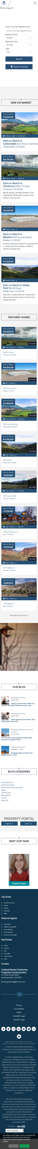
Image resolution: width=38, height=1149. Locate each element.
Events (4, 798)
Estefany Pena (21, 698)
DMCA (19, 1012)
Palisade (7, 911)
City (5, 951)
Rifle (5, 913)
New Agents (6, 795)
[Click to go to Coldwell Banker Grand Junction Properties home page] (4, 3)
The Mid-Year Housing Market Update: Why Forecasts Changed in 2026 (16, 739)
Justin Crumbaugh (10, 935)
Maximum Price (11, 41)
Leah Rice (7, 924)
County (6, 948)
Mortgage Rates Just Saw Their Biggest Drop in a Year (17, 754)
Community (6, 792)
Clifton (6, 908)
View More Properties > (19, 615)
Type (7, 48)
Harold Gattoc (21, 747)
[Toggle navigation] (35, 3)
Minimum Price (11, 34)
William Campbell (10, 927)
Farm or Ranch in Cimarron (12, 184)
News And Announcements (12, 787)
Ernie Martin (8, 929)
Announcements (7, 785)
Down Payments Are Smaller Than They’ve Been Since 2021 (18, 720)
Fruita (6, 905)
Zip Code (7, 954)
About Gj (4, 800)
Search (22, 58)
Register (8, 824)
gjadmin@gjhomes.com (15, 982)
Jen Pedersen (8, 932)
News (3, 790)
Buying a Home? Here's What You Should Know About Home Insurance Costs (17, 704)
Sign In (27, 824)
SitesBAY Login (19, 1019)
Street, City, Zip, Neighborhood (17, 26)
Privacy (19, 1005)
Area (5, 959)
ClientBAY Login (19, 1016)
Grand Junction (7, 782)
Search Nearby (20, 66)
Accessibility (19, 1009)
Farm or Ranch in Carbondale (12, 142)
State (5, 946)
